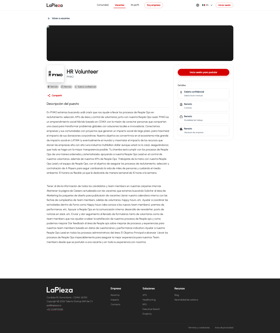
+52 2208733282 (55, 309)
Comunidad (102, 5)
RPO (145, 304)
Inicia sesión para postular (203, 72)
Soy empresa (153, 5)
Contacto (115, 304)
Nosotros (115, 295)
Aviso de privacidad (224, 327)
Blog (177, 295)
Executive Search (151, 309)
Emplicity (147, 313)
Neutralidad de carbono (186, 299)
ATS (145, 295)
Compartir (57, 95)
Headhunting (149, 299)
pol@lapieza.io (54, 305)
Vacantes (119, 5)
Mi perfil (135, 5)
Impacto (115, 299)
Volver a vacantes (61, 18)
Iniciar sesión (224, 5)
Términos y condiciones (199, 327)
